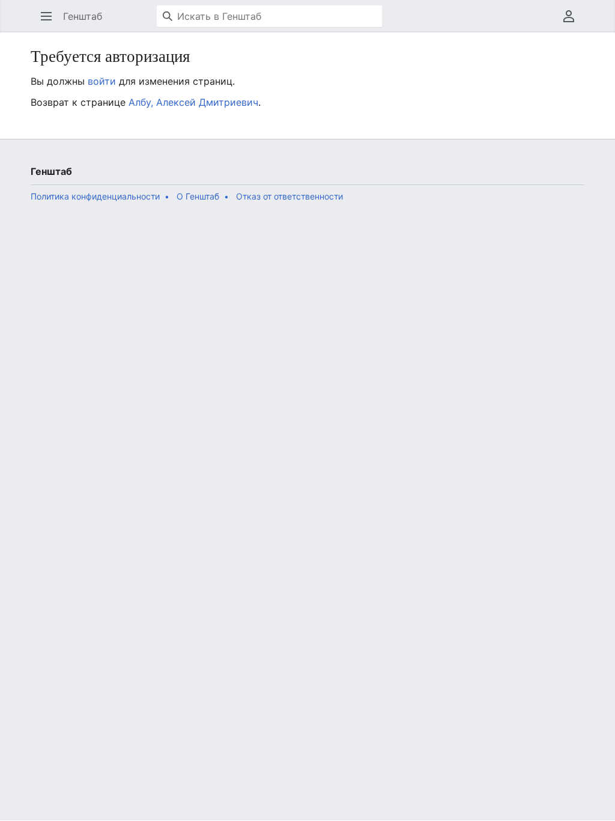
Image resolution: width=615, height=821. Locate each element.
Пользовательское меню (573, 22)
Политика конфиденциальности (95, 196)
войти (102, 81)
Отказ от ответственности (289, 196)
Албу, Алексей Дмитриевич (193, 102)
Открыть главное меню (50, 22)
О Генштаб (198, 196)
